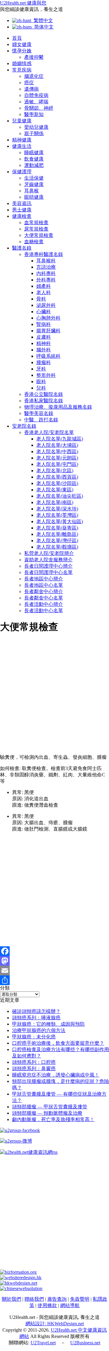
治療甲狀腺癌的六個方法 (38, 1030)
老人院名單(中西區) (57, 451)
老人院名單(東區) (54, 489)
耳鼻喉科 (46, 260)
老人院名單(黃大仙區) (59, 521)
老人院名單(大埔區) (57, 445)
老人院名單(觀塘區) (57, 546)
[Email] (54, 970)
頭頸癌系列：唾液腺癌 (36, 1017)
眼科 (41, 381)
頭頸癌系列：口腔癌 (34, 1062)
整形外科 (46, 375)
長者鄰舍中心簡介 (43, 591)
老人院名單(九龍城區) (59, 438)
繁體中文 (42, 20)
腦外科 (43, 349)
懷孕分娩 (21, 50)
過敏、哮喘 (36, 101)
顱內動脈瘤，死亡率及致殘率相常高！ (53, 1119)
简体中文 (43, 26)
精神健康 (21, 139)
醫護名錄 (21, 248)
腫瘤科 (43, 362)
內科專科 (46, 273)
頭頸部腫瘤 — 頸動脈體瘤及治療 (47, 1113)
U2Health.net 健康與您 (23, 2)
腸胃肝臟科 (48, 330)
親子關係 (34, 133)
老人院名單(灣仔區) (57, 540)
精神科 (43, 343)
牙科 (41, 368)
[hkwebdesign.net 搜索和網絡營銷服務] (18, 1283)
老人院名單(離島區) (57, 534)
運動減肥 (34, 165)
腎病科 (43, 324)
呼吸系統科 (48, 356)
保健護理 (21, 171)
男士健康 (21, 209)
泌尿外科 (46, 305)
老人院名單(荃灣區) (57, 515)
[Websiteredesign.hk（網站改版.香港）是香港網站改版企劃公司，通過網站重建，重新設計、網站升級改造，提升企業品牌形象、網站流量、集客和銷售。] (20, 1277)
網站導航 (70, 1305)
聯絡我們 (34, 1299)
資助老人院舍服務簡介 (48, 559)
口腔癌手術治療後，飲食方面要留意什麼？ (58, 1043)
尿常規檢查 (36, 228)
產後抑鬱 (34, 57)
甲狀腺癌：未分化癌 (34, 1036)
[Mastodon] (54, 961)
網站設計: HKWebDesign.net (54, 1323)
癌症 (29, 82)
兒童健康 (21, 120)
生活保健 (34, 178)
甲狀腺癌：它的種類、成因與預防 (48, 1024)
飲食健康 (34, 158)
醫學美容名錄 (38, 413)
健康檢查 (21, 216)
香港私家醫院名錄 (43, 400)
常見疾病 (21, 69)
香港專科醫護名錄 (43, 254)
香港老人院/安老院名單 (49, 432)
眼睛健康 (34, 197)
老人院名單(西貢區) (57, 477)
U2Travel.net (43, 1342)
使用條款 (47, 1305)
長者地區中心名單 (43, 585)
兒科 (41, 387)
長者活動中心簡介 (43, 604)
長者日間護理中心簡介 (48, 566)
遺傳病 (31, 88)
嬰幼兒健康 (36, 127)
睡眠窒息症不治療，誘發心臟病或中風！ (55, 1074)
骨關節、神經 (38, 108)
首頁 (17, 38)
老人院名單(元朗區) (57, 457)
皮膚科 (43, 337)
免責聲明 (79, 1299)
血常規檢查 (36, 222)
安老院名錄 (24, 426)
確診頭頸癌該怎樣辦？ (36, 1011)
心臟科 (43, 311)
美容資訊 (21, 203)
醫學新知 (34, 114)
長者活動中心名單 (43, 610)
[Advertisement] (54, 694)
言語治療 (46, 267)
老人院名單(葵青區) (57, 527)
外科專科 (46, 279)
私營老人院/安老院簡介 (49, 553)
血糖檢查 (34, 241)
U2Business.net (85, 1342)
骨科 (41, 298)
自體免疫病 (36, 95)
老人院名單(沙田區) (57, 483)
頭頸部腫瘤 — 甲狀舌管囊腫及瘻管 (49, 1106)
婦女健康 (21, 44)
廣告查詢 (57, 1299)
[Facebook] (54, 951)
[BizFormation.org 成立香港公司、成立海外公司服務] (18, 1272)
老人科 (43, 292)
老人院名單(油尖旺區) (59, 496)
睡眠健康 (34, 152)
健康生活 (21, 146)
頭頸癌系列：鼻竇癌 (34, 1068)
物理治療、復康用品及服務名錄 (58, 407)
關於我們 (11, 1299)
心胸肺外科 (48, 317)
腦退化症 (34, 76)
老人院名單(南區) (54, 502)
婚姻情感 (21, 63)
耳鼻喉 (31, 190)
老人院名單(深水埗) (57, 508)
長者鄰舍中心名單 (43, 597)
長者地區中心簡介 (43, 578)
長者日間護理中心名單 (48, 572)
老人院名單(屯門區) (57, 464)
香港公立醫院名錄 (43, 394)
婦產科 (43, 286)
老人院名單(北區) (54, 470)
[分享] (54, 980)
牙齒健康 (34, 184)
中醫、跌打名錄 (41, 419)
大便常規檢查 (38, 235)
